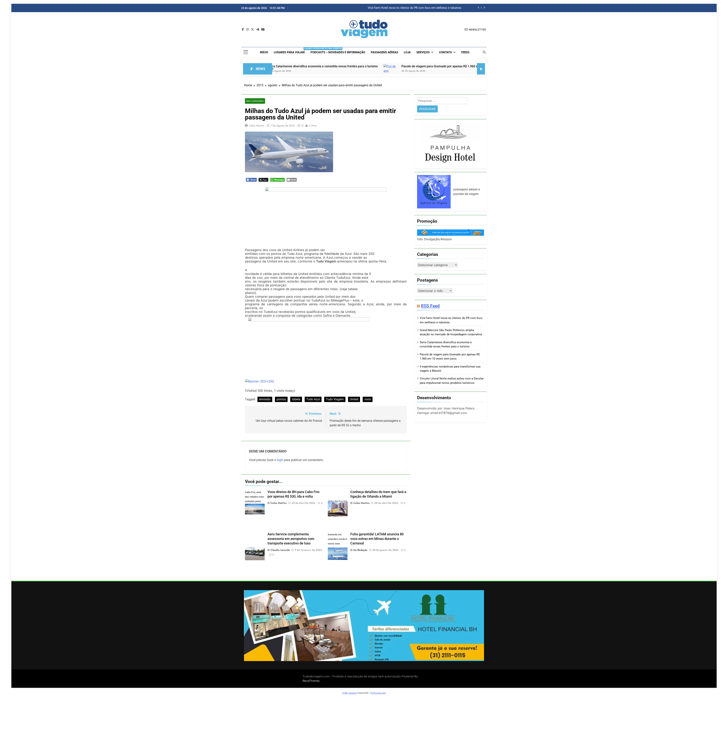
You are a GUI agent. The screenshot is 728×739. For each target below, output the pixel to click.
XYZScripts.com (378, 693)
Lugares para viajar (291, 50)
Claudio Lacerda (280, 550)
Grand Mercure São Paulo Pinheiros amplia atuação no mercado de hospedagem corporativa (402, 7)
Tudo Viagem (335, 399)
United (354, 399)
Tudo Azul (313, 399)
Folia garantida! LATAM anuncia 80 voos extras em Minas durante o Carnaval (377, 538)
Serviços (423, 52)
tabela (296, 399)
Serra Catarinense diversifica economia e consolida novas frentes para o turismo (273, 66)
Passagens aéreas (384, 52)
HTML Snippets (349, 693)
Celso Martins (256, 125)
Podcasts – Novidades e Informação (338, 52)
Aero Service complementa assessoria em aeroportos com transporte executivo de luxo (291, 538)
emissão (265, 399)
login (280, 460)
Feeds (465, 52)
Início (264, 52)
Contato (445, 52)
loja (407, 52)
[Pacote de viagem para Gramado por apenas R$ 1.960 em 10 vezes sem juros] (341, 71)
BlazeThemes (311, 680)
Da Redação (360, 550)
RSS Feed (430, 306)
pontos (281, 399)
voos (367, 399)
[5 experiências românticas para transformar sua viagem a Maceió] (471, 71)
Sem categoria (255, 101)
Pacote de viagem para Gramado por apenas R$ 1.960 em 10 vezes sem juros (405, 66)
